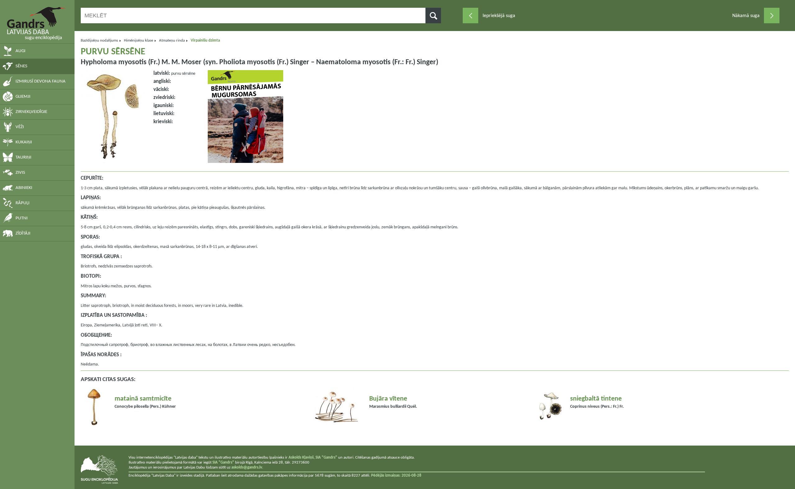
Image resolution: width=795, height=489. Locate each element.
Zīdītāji (23, 233)
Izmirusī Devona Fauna (41, 81)
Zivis (20, 172)
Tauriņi (23, 157)
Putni (22, 218)
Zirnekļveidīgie (31, 112)
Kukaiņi (24, 142)
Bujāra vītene (388, 399)
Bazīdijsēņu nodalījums (99, 40)
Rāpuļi (23, 203)
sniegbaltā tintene (596, 399)
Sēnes (21, 66)
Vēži (20, 127)
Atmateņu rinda (172, 40)
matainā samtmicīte (143, 399)
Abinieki (24, 188)
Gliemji (23, 96)
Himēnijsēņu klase (138, 40)
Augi (20, 51)
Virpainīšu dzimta (205, 40)
